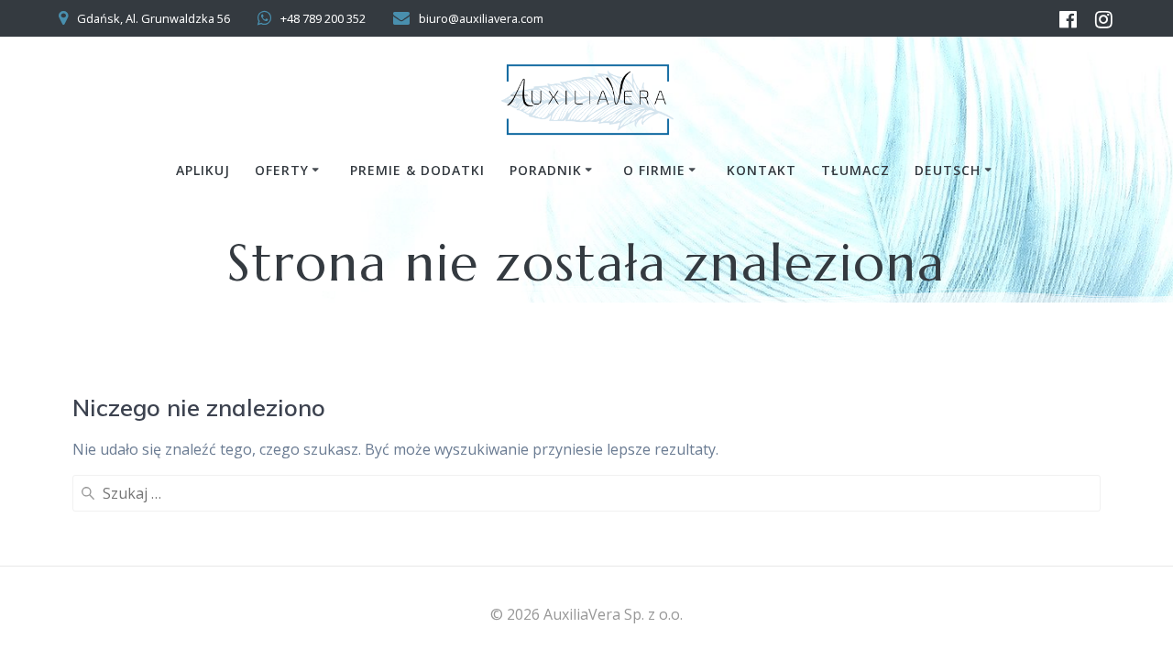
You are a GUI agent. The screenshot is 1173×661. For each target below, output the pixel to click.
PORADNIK (546, 170)
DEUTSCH (948, 170)
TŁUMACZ (855, 170)
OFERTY (282, 170)
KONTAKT (761, 170)
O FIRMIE (654, 170)
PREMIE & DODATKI (417, 170)
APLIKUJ (203, 170)
